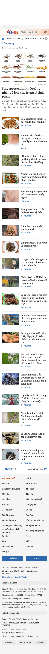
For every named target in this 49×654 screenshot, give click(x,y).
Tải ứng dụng (9, 642)
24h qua (5, 552)
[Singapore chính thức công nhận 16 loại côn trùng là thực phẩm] (24, 68)
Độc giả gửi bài (25, 642)
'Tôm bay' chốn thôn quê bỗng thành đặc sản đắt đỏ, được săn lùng (33, 159)
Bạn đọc (29, 515)
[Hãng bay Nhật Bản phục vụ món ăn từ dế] (10, 247)
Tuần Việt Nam (9, 520)
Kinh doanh (30, 39)
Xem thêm (9, 469)
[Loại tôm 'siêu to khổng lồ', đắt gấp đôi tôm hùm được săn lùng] (10, 319)
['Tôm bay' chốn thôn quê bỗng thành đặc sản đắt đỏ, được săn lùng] (10, 160)
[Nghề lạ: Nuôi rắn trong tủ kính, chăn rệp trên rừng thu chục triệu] (10, 399)
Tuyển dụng (41, 642)
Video (23, 148)
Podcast (29, 546)
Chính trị (10, 39)
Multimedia (7, 546)
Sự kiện (36, 558)
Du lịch (29, 510)
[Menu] (3, 32)
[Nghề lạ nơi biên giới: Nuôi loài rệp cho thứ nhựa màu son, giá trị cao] (10, 417)
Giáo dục (6, 494)
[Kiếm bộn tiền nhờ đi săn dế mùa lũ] (10, 230)
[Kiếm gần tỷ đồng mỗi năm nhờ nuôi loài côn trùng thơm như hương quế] (10, 454)
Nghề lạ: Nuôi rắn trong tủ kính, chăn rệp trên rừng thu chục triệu (33, 398)
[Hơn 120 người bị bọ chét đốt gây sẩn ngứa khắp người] (10, 195)
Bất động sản (8, 515)
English (5, 536)
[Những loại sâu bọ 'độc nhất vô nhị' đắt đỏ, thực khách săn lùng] (10, 178)
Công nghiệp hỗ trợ (35, 520)
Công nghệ (31, 504)
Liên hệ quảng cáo (11, 613)
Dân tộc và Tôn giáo (11, 489)
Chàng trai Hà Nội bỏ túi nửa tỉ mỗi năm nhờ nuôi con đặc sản (34, 280)
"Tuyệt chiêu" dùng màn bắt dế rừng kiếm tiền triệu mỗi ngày (34, 262)
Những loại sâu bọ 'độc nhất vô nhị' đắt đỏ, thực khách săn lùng (34, 177)
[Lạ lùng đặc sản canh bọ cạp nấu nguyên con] (10, 438)
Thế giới (29, 494)
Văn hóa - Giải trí (34, 499)
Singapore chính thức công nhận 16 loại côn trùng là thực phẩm (23, 92)
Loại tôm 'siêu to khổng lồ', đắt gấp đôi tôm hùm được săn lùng (34, 318)
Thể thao (30, 489)
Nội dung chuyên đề (35, 531)
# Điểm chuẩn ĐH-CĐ (29, 32)
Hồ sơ (28, 536)
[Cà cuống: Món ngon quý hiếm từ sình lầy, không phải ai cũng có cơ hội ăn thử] (10, 299)
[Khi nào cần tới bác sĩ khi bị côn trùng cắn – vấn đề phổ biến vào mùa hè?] (10, 139)
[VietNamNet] (3, 38)
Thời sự (19, 39)
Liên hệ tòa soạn (10, 583)
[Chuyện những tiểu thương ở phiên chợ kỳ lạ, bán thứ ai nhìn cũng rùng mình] (10, 379)
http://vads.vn (16, 632)
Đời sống (6, 499)
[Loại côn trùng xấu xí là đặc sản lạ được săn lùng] (10, 123)
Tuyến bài (12, 558)
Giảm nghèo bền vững (12, 525)
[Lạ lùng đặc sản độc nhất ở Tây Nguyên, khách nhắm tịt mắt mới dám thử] (10, 337)
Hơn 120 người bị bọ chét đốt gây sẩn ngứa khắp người (34, 194)
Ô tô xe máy (7, 510)
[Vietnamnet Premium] (8, 479)
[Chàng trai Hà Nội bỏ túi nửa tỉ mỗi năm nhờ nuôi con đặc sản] (10, 281)
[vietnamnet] (12, 33)
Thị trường (26, 125)
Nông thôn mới (33, 525)
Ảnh (4, 541)
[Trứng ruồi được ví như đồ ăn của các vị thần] (10, 213)
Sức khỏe (25, 201)
